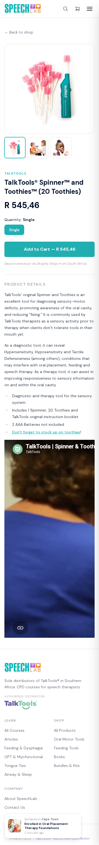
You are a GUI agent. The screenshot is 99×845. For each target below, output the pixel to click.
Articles (11, 739)
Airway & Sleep (18, 774)
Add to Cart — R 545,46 (49, 249)
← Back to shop (18, 32)
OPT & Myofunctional (23, 756)
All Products (65, 730)
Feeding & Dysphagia (23, 747)
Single (14, 229)
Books (59, 756)
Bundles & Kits (67, 765)
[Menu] (90, 9)
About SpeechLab (20, 798)
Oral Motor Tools (69, 739)
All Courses (14, 730)
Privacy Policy (20, 838)
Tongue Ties (15, 765)
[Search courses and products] (65, 9)
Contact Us (14, 807)
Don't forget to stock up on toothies (46, 432)
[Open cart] (77, 9)
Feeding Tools (66, 747)
